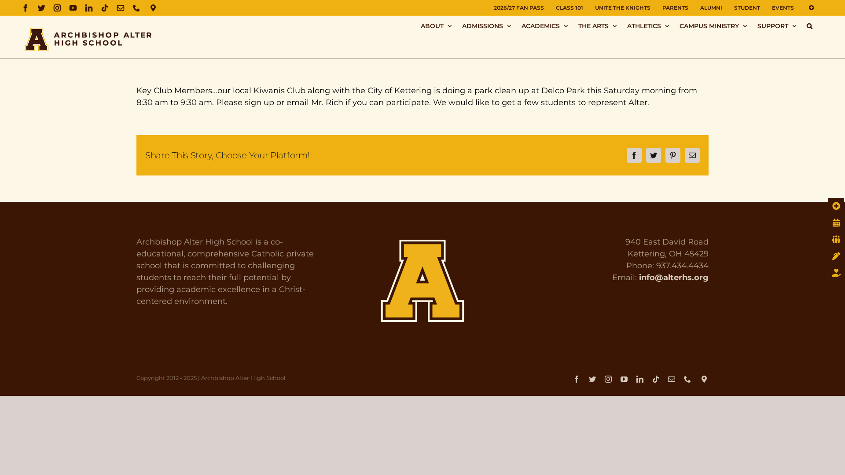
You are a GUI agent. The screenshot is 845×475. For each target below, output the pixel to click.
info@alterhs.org (674, 277)
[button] (809, 26)
